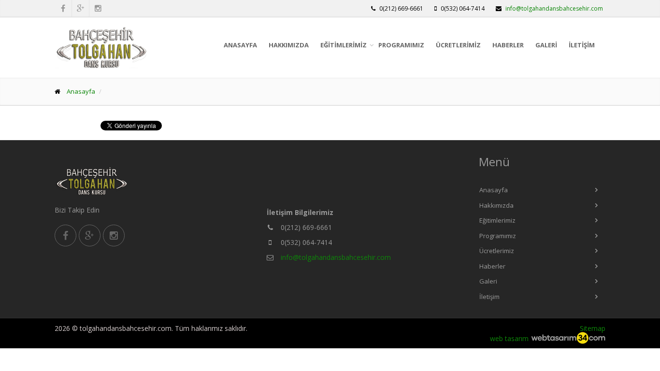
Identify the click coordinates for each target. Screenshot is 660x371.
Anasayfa (493, 190)
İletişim (489, 296)
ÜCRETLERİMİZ (458, 45)
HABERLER (508, 45)
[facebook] (65, 235)
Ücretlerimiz (496, 250)
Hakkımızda (496, 205)
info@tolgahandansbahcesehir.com (554, 8)
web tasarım (509, 338)
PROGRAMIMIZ (401, 45)
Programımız (497, 235)
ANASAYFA (240, 45)
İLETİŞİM (582, 45)
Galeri (488, 281)
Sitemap (592, 328)
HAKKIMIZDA (289, 45)
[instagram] (114, 235)
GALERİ (546, 45)
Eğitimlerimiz (497, 220)
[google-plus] (89, 235)
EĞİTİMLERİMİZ (343, 45)
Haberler (492, 266)
